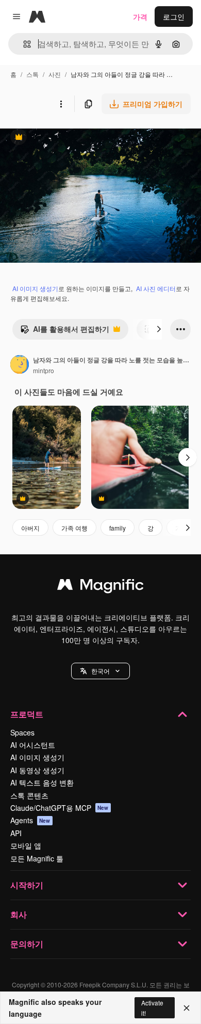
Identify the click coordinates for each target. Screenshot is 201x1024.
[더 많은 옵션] (61, 103)
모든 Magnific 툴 (36, 858)
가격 (140, 16)
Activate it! (152, 1007)
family (117, 527)
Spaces (22, 732)
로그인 (174, 16)
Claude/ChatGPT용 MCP (59, 808)
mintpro (43, 370)
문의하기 (26, 944)
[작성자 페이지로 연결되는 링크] (19, 365)
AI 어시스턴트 (32, 745)
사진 (54, 74)
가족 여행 (74, 527)
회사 (18, 914)
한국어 (100, 670)
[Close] (186, 1008)
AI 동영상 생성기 (37, 770)
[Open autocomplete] (23, 44)
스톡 (32, 74)
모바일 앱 (25, 845)
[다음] (158, 329)
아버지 (30, 527)
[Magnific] (100, 587)
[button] (100, 671)
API (16, 833)
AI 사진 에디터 (156, 288)
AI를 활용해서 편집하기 (64, 331)
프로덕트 (26, 714)
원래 (59, 138)
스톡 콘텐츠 (29, 795)
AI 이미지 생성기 (35, 288)
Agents (30, 820)
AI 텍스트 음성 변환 (42, 782)
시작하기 (26, 885)
